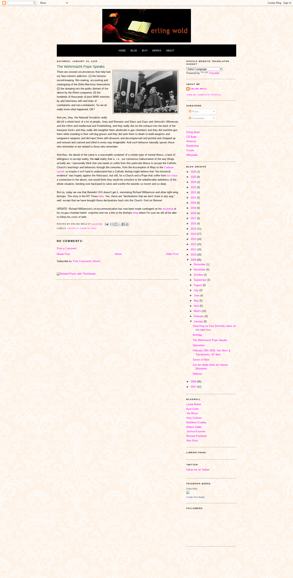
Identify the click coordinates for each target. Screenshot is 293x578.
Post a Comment (66, 248)
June (197, 295)
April (197, 305)
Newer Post (63, 254)
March (198, 311)
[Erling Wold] (188, 492)
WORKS (156, 50)
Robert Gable (194, 427)
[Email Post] (106, 224)
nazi (93, 228)
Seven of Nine (201, 359)
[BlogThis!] (116, 224)
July (196, 290)
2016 (194, 223)
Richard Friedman (196, 435)
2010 (194, 254)
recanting (168, 208)
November (200, 269)
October (199, 274)
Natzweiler (199, 345)
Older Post (172, 254)
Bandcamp (192, 145)
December (200, 264)
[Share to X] (119, 224)
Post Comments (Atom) (86, 261)
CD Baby (191, 136)
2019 (194, 207)
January (199, 321)
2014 (194, 233)
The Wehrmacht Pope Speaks (210, 340)
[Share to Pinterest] (127, 224)
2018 (194, 213)
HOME (122, 50)
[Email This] (112, 224)
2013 (194, 239)
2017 (194, 218)
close (174, 175)
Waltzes (197, 373)
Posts (195, 111)
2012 (194, 244)
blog (135, 212)
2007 (194, 386)
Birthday (197, 334)
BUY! (144, 50)
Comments (198, 118)
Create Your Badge (195, 497)
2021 (194, 197)
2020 (194, 202)
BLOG (134, 50)
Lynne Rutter (193, 404)
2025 (194, 176)
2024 (194, 182)
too (168, 175)
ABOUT (170, 50)
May (197, 300)
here (101, 196)
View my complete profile (203, 95)
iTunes (190, 150)
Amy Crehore (194, 417)
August (198, 285)
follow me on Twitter (197, 469)
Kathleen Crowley (196, 422)
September (200, 279)
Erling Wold (198, 89)
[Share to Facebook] (123, 224)
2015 (194, 228)
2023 (194, 187)
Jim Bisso (192, 413)
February (199, 316)
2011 (194, 249)
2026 (194, 171)
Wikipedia (192, 154)
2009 (194, 259)
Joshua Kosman (195, 431)
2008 (194, 381)
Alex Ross (192, 440)
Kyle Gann (192, 408)
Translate (214, 73)
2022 (194, 192)
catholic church (78, 228)
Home (118, 254)
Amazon (191, 141)
